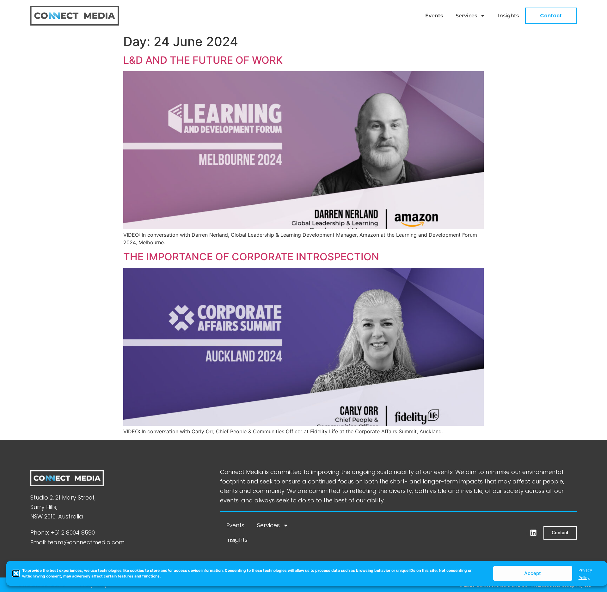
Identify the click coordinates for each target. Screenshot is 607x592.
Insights (508, 16)
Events (434, 16)
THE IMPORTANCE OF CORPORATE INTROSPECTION (251, 257)
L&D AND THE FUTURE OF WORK (203, 60)
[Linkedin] (533, 533)
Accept (532, 573)
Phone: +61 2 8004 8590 (62, 532)
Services (466, 16)
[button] (16, 573)
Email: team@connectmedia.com (77, 542)
